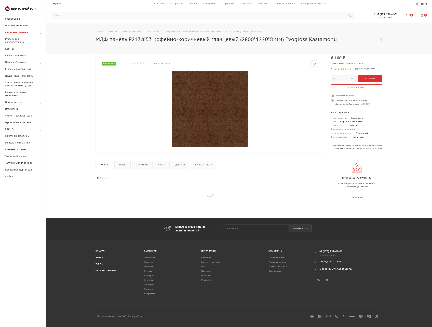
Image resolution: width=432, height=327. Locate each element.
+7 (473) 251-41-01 (387, 14)
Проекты (205, 271)
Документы (149, 293)
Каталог (100, 251)
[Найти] (349, 15)
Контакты (148, 280)
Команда (148, 266)
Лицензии (149, 289)
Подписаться (300, 228)
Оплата (161, 165)
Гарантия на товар (277, 266)
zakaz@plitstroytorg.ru (332, 261)
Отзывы (122, 165)
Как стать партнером (211, 262)
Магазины (206, 257)
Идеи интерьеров (106, 270)
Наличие (104, 165)
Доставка (180, 165)
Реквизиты (206, 280)
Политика (206, 275)
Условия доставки (277, 262)
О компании (150, 257)
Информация (209, 251)
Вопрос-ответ (275, 271)
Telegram (326, 279)
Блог (203, 266)
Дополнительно (203, 165)
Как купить (142, 165)
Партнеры (149, 284)
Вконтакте (318, 279)
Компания (150, 251)
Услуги (100, 264)
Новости (148, 262)
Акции (99, 257)
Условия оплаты (276, 257)
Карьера (148, 275)
